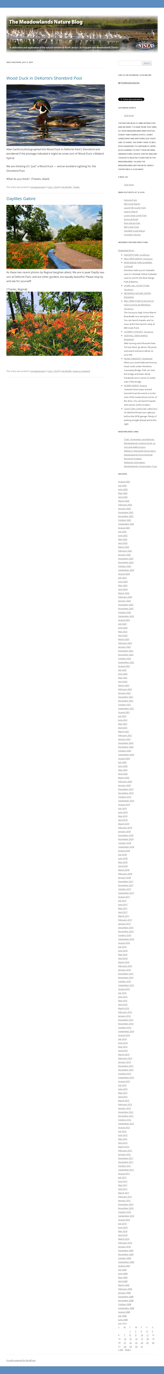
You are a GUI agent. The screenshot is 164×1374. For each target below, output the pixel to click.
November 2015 (125, 977)
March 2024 (123, 593)
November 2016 (125, 931)
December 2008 (125, 1296)
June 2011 (122, 1181)
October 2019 (124, 796)
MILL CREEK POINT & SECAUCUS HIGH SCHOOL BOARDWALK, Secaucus (139, 305)
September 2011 (126, 1169)
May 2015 (122, 1000)
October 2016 (124, 935)
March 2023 (123, 639)
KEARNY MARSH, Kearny (135, 385)
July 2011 (122, 1177)
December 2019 (125, 789)
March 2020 (123, 777)
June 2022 (122, 673)
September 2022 (126, 662)
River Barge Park (132, 223)
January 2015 (124, 1016)
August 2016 (124, 943)
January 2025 (124, 554)
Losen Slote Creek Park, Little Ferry (140, 408)
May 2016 (122, 954)
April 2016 (122, 958)
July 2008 (122, 1315)
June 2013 (122, 1089)
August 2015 (124, 989)
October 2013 (124, 1073)
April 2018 (122, 866)
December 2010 (125, 1204)
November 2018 (125, 839)
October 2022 (124, 658)
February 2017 (125, 919)
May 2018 (122, 862)
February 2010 (125, 1242)
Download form (126, 250)
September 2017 (126, 893)
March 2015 (123, 1008)
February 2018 (125, 873)
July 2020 (122, 762)
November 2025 (125, 516)
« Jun (120, 1349)
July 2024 (122, 577)
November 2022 (125, 654)
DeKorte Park (130, 200)
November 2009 (125, 1254)
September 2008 (126, 1308)
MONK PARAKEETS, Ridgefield (138, 358)
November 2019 (125, 793)
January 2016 (124, 969)
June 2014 (122, 1042)
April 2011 (122, 1189)
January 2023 (124, 647)
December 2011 (125, 1158)
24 (142, 1342)
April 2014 (122, 1050)
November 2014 (125, 1023)
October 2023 (124, 612)
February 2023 (125, 643)
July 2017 (122, 900)
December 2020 (125, 743)
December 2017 (125, 881)
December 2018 (125, 835)
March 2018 (123, 869)
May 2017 (122, 908)
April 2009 (122, 1281)
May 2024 (122, 585)
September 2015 (126, 985)
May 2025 (122, 539)
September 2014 (126, 1031)
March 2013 (123, 1100)
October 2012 (124, 1119)
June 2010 (122, 1227)
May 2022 (122, 677)
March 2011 (123, 1192)
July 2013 (122, 1085)
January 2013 (124, 1108)
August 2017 (124, 896)
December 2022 (125, 650)
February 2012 (125, 1150)
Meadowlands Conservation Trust (140, 466)
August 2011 (124, 1173)
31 (142, 1346)
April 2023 (122, 635)
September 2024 (126, 570)
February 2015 (125, 1012)
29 (130, 1346)
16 (136, 1338)
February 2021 (125, 735)
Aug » (128, 1349)
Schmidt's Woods (132, 234)
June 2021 (122, 720)
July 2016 (122, 946)
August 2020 (124, 758)
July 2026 (122, 485)
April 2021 (122, 727)
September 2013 (126, 1077)
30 (136, 1346)
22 (130, 1342)
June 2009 (122, 1273)
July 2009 (122, 1269)
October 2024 (124, 566)
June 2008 (122, 1319)
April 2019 (122, 820)
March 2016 (123, 962)
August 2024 (124, 573)
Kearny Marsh (131, 211)
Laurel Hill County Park (135, 207)
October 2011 (124, 1165)
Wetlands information (134, 462)
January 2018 (124, 877)
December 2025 (125, 512)
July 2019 (122, 808)
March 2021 (123, 731)
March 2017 (123, 916)
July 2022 (122, 670)
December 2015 (125, 973)
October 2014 (124, 1027)
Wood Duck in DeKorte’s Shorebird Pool (44, 78)
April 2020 (122, 773)
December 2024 (125, 558)
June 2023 (122, 627)
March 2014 (123, 1054)
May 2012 (122, 1139)
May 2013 (122, 1092)
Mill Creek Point (131, 227)
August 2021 (124, 712)
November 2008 (125, 1300)
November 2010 (125, 1208)
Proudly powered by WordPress (21, 1360)
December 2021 (125, 696)
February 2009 (125, 1289)
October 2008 (124, 1304)
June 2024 (122, 581)
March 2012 (123, 1146)
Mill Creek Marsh (132, 203)
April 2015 (122, 1004)
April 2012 (122, 1142)
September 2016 (126, 939)
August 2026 (124, 481)
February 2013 (125, 1104)
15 (130, 1338)
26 (153, 1342)
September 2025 (126, 523)
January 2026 (124, 508)
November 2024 (125, 562)
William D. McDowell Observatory (140, 450)
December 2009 (125, 1250)
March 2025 (123, 547)
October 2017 (124, 889)
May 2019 (122, 816)
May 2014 (122, 1046)
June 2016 (122, 950)
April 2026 (122, 497)
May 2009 (122, 1277)
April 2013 (122, 1096)
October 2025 (124, 520)
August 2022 (124, 666)
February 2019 (125, 827)
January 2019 (124, 831)
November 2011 (125, 1162)
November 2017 (125, 885)
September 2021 (126, 708)
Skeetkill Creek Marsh (134, 230)
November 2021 (125, 700)
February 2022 (125, 689)
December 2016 (125, 927)
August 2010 (124, 1219)
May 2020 (122, 770)
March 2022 (123, 685)
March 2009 (123, 1285)
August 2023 (124, 620)
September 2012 (126, 1123)
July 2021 (122, 716)
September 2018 (126, 846)
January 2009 (124, 1292)
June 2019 (122, 812)
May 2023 (122, 631)
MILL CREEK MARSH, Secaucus (138, 258)
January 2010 (124, 1246)
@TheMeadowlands (128, 82)
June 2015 (122, 996)
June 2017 (122, 904)
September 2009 (126, 1262)
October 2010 (124, 1212)
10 (142, 1335)
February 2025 (125, 550)
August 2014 (124, 1035)
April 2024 (122, 589)
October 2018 (124, 843)
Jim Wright (67, 187)
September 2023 (126, 616)
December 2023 (125, 604)
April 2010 (122, 1235)
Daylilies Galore (21, 198)
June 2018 (122, 858)
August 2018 (124, 850)
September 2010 (126, 1215)
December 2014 (125, 1019)
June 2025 (122, 535)
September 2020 (126, 754)
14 (125, 1338)
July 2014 (122, 1039)
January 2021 (124, 739)
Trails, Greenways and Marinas (139, 439)
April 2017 (122, 912)
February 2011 (125, 1196)
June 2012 (122, 1135)
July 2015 (122, 992)
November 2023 (125, 608)
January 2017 (124, 923)
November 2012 (125, 1116)
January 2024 (124, 600)
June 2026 (122, 489)
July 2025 (122, 531)
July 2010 (122, 1223)
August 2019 (124, 804)
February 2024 (125, 597)
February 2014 (125, 1058)
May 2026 (122, 493)
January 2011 (124, 1200)
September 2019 (126, 800)
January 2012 (124, 1154)
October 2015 (124, 981)
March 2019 (123, 823)
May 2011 (122, 1185)
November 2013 (125, 1069)
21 (125, 1342)
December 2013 (125, 1066)
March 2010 (123, 1239)
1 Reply (76, 187)
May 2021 (122, 723)
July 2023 (122, 623)
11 (147, 1335)
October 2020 (124, 750)
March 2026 (123, 500)
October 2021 (124, 704)
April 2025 (122, 543)
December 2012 (125, 1112)
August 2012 (124, 1127)
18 (147, 1338)
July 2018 (122, 854)
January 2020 (124, 785)
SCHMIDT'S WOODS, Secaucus (138, 331)
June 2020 (122, 766)
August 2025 (124, 527)
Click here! (129, 115)
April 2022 (122, 681)
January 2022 (124, 693)
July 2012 (122, 1131)
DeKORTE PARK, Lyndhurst (136, 254)
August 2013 (124, 1081)
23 (136, 1342)
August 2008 (124, 1312)
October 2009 (124, 1258)
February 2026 (125, 504)
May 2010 (122, 1231)
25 (147, 1342)
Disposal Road (131, 219)
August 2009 (124, 1265)
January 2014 (124, 1062)
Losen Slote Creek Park (135, 215)
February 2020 (125, 781)
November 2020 (125, 746)
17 (142, 1338)
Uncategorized (38, 187)
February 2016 (125, 966)
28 (125, 1346)
